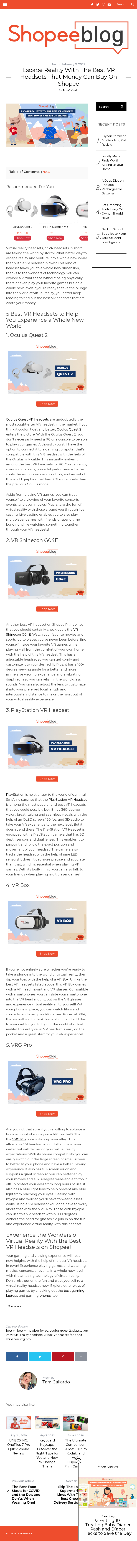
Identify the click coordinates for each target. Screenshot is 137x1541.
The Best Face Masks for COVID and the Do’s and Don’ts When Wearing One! (26, 1492)
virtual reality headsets (26, 1335)
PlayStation (15, 795)
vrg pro (25, 1339)
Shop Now (23, 238)
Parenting (108, 1516)
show (46, 172)
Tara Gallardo (70, 90)
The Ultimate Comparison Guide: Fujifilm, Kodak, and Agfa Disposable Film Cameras (76, 1453)
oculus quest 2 (60, 1330)
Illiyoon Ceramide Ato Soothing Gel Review (114, 140)
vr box (48, 1335)
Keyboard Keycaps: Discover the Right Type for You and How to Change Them (47, 1453)
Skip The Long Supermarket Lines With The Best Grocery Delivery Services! (68, 1492)
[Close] (78, 1461)
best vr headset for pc (32, 1330)
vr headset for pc (66, 1335)
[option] (22, 217)
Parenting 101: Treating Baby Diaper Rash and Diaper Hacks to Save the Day (107, 1527)
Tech (55, 64)
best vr (11, 1330)
